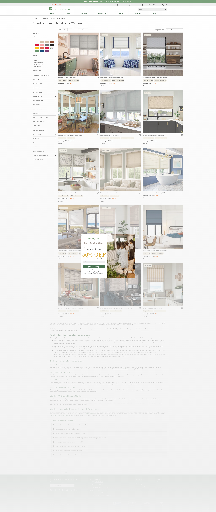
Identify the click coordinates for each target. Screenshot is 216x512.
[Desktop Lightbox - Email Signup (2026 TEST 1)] (108, 256)
